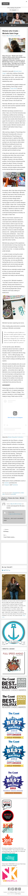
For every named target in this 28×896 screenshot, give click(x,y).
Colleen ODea (17, 35)
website (6, 483)
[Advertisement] (13, 553)
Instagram (6, 485)
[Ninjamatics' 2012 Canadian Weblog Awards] (8, 833)
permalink (13, 494)
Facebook (15, 485)
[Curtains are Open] (14, 23)
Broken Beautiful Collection (15, 437)
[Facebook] (9, 889)
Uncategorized (16, 492)
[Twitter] (12, 889)
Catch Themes (18, 893)
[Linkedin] (16, 889)
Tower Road (13, 88)
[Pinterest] (19, 889)
